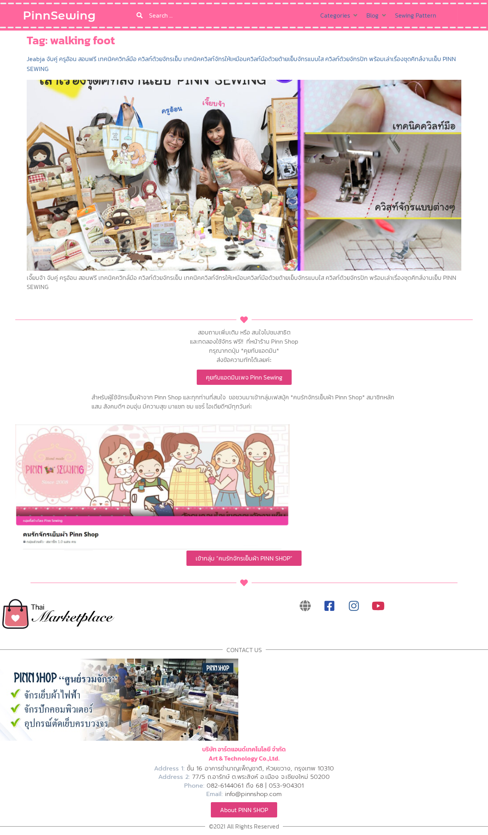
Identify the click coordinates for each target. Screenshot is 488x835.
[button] (339, 15)
